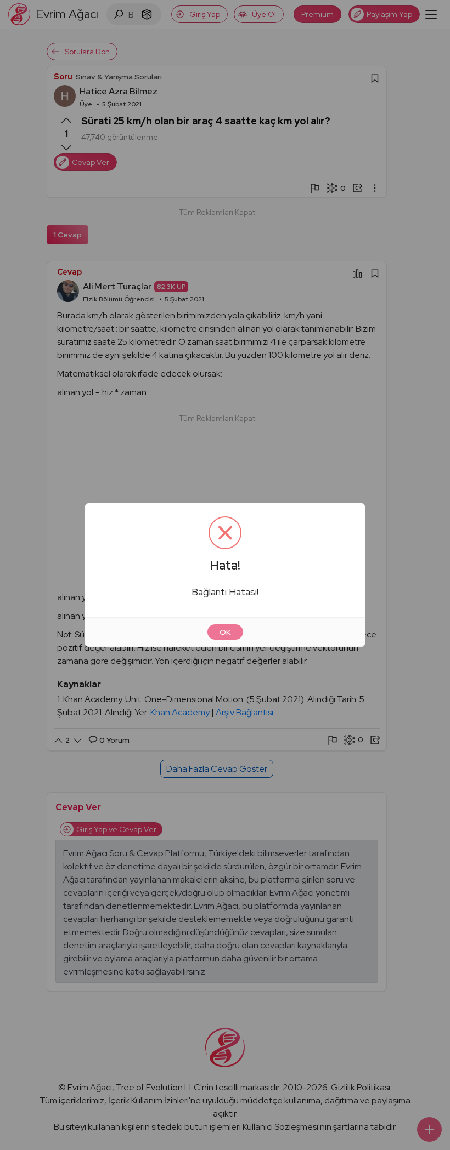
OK (225, 632)
